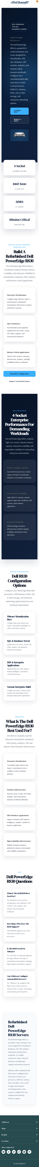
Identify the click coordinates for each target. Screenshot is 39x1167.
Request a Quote (17, 120)
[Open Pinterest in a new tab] (29, 1152)
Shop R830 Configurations (19, 374)
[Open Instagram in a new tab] (19, 1152)
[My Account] (32, 2)
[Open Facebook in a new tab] (8, 1152)
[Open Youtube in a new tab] (3, 1152)
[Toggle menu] (3, 2)
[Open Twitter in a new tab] (14, 1152)
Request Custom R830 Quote (19, 381)
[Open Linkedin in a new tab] (24, 1152)
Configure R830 (17, 111)
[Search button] (7, 2)
